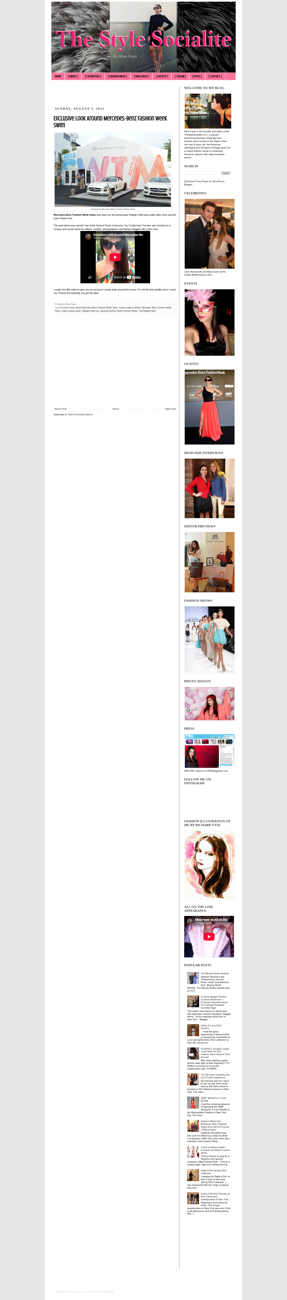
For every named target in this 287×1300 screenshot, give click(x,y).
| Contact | (215, 76)
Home (58, 76)
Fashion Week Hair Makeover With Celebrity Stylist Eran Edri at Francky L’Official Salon (215, 1125)
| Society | (162, 76)
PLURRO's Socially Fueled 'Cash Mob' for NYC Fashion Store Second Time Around (215, 1052)
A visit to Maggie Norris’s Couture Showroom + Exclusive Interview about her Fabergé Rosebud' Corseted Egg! (214, 1002)
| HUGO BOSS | (141, 76)
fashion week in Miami (130, 308)
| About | (73, 76)
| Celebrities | (93, 76)
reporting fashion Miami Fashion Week (118, 311)
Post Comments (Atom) (80, 414)
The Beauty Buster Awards (215, 973)
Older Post (170, 408)
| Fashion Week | (117, 76)
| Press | (197, 76)
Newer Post (60, 408)
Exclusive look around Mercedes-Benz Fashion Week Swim (89, 308)
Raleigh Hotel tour (90, 311)
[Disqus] (115, 362)
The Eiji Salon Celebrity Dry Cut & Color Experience (215, 1076)
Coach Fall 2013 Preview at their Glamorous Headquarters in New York (215, 1196)
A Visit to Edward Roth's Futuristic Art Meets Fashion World (215, 1150)
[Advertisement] (114, 93)
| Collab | (180, 76)
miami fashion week (71, 311)
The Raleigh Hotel (147, 311)
